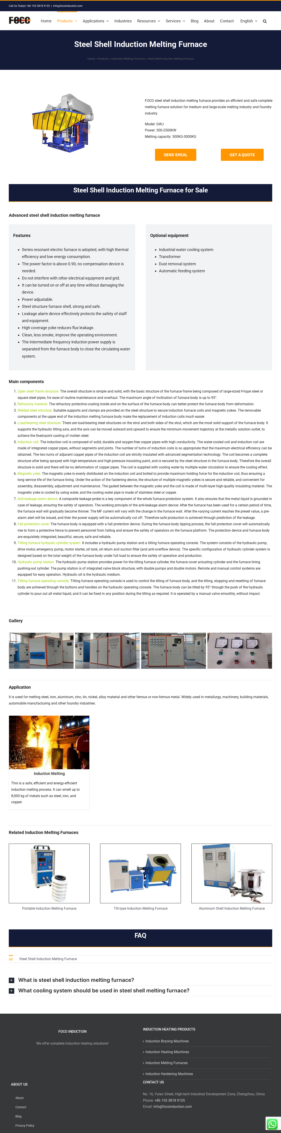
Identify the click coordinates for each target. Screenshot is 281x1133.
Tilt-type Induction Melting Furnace (141, 908)
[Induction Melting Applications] (49, 762)
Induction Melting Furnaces (128, 58)
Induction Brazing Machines (167, 1041)
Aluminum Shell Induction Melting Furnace (232, 908)
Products (103, 58)
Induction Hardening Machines (169, 1074)
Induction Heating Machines (167, 1052)
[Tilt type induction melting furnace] (140, 845)
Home (91, 58)
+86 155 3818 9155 (170, 1100)
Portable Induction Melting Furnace (49, 908)
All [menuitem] (11, 959)
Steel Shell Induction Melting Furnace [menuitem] (48, 959)
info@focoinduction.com (68, 5)
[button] (265, 20)
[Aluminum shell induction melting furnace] (232, 845)
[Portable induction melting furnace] (49, 845)
